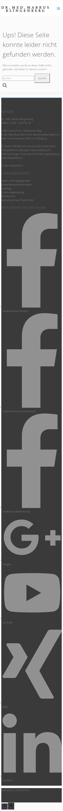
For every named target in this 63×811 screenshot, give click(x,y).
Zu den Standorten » (12, 165)
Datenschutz (23, 790)
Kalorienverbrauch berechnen (17, 200)
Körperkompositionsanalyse (16, 184)
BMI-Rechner (8, 196)
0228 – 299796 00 (20, 122)
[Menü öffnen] (58, 9)
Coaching (6, 188)
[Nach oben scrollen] (4, 806)
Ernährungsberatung (12, 192)
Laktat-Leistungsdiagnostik (15, 180)
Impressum (7, 790)
